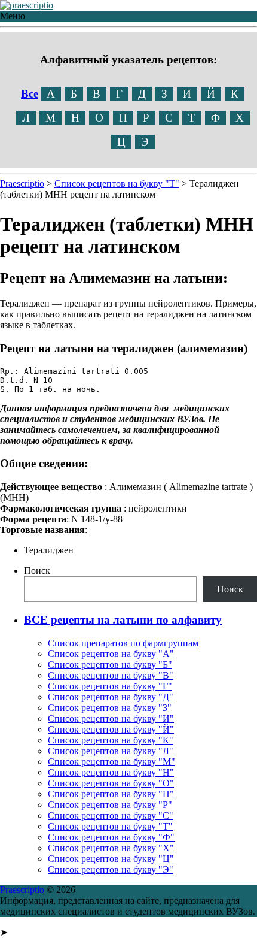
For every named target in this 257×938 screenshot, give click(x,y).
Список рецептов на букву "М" (111, 762)
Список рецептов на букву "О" (111, 783)
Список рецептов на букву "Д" (110, 697)
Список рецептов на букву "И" (111, 718)
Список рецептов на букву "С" (110, 815)
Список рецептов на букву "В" (110, 675)
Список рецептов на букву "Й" (111, 729)
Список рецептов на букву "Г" (110, 686)
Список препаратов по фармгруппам (123, 643)
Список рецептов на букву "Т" (110, 826)
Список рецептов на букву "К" (110, 740)
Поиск (37, 570)
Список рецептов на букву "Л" (110, 751)
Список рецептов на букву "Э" (110, 869)
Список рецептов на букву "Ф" (111, 837)
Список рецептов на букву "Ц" (111, 859)
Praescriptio (22, 890)
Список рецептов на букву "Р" (110, 805)
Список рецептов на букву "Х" (111, 848)
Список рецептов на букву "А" (111, 654)
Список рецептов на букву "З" (110, 708)
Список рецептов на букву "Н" (111, 772)
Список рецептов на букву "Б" (110, 664)
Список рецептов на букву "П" (111, 794)
